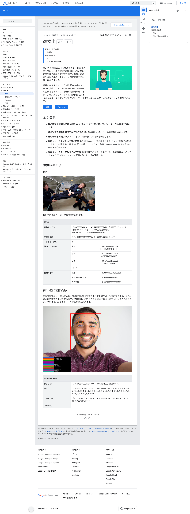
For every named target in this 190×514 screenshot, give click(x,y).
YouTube (75, 475)
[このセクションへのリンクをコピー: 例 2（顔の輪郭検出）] (71, 290)
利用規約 (41, 509)
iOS (47, 107)
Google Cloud (111, 475)
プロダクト (55, 35)
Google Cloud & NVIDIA (47, 471)
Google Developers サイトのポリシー (106, 431)
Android (61, 107)
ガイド (28, 3)
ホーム (45, 35)
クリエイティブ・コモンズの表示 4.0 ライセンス (93, 429)
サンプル (54, 3)
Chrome (109, 458)
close (185, 10)
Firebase (109, 463)
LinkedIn (75, 467)
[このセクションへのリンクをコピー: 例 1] (49, 172)
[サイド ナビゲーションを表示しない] (31, 509)
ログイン (183, 3)
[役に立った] (126, 35)
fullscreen (181, 10)
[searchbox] (17, 21)
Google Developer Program (49, 454)
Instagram (76, 463)
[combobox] (143, 3)
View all (109, 483)
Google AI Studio (112, 467)
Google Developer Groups (48, 458)
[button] (17, 42)
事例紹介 (66, 3)
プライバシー (53, 509)
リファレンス (40, 3)
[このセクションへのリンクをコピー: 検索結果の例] (64, 165)
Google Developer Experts (48, 463)
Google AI (126, 494)
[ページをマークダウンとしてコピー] (66, 42)
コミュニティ (79, 3)
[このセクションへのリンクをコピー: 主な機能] (58, 117)
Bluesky (75, 458)
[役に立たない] (130, 35)
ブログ (74, 454)
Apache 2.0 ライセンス (55, 431)
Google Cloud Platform (108, 494)
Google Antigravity (113, 471)
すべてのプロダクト (71, 498)
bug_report (177, 10)
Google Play (111, 479)
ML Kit (12, 3)
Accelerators (43, 467)
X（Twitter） (77, 471)
